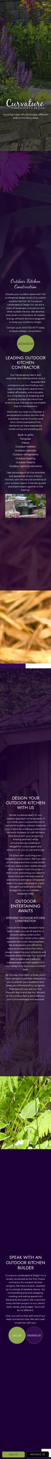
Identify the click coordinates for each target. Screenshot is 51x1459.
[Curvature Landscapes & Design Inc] (25, 99)
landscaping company (18, 382)
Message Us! (34, 1335)
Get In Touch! (25, 343)
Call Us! (17, 1335)
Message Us (37, 1454)
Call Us (13, 1454)
